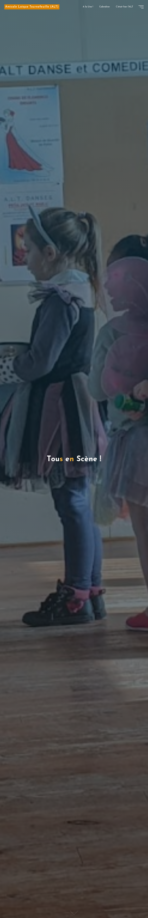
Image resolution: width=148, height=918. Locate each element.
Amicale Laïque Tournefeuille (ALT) (32, 6)
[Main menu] (141, 6)
